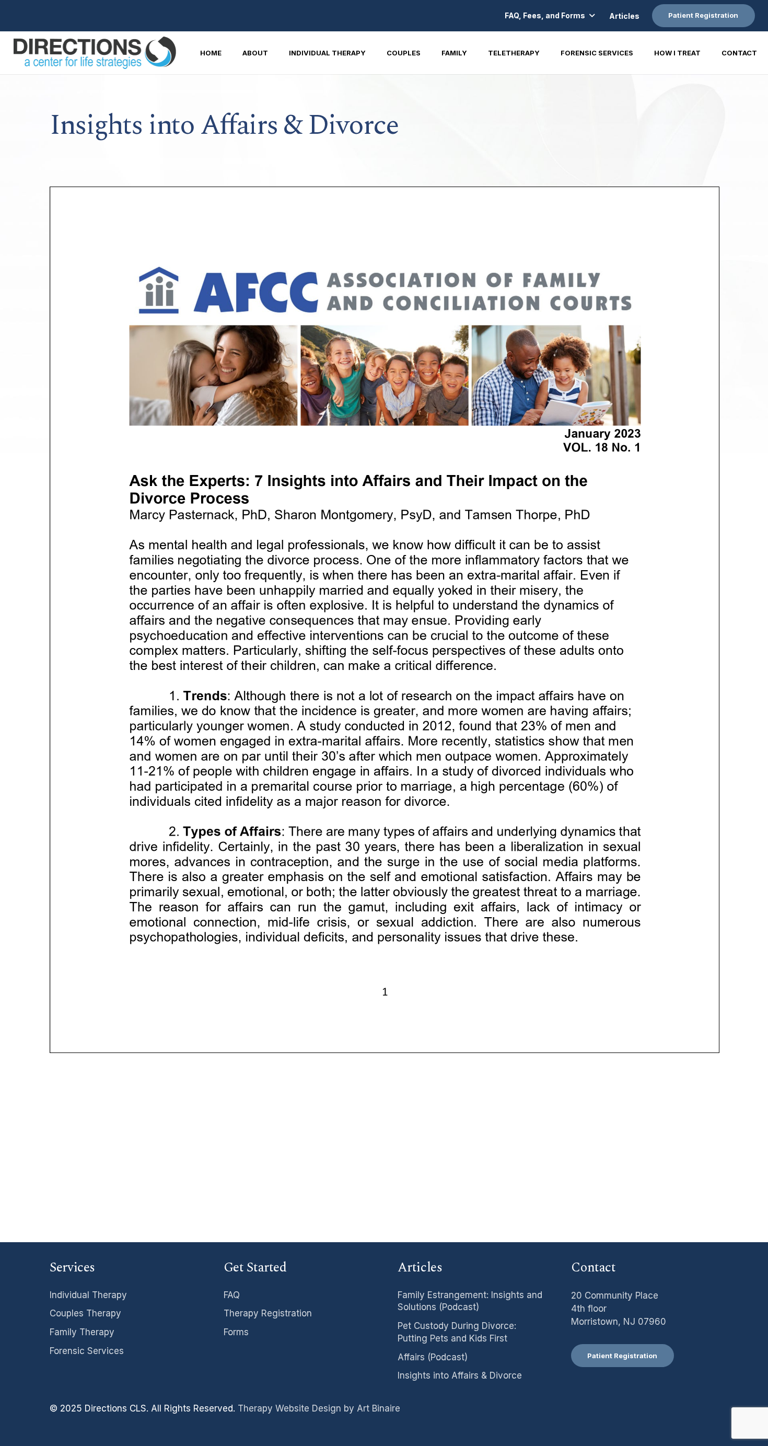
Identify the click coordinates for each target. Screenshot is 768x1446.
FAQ (232, 1295)
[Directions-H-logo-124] (95, 53)
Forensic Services (87, 1351)
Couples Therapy (85, 1313)
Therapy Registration (268, 1313)
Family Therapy (82, 1332)
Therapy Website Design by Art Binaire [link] (319, 1408)
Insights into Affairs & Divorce (460, 1375)
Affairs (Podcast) (433, 1357)
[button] (549, 15)
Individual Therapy (88, 1295)
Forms (236, 1332)
